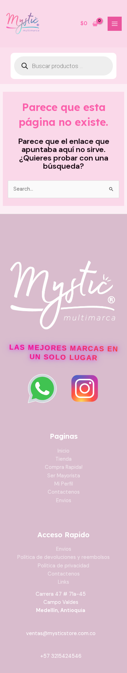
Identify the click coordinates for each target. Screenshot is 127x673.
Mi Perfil (63, 484)
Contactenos (64, 492)
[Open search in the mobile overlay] (63, 66)
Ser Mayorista (63, 475)
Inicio (63, 451)
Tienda (63, 459)
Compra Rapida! (64, 467)
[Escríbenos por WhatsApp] (42, 388)
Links (63, 582)
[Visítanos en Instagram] (84, 388)
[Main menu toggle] (115, 24)
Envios (63, 500)
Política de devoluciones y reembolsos (63, 557)
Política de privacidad (63, 565)
